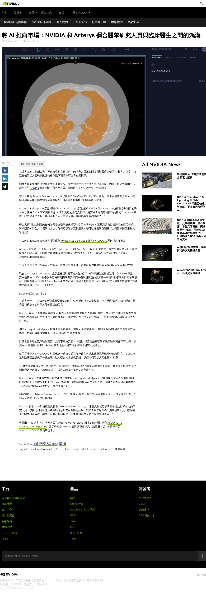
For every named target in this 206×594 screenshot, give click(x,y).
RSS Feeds (80, 22)
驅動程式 (46, 12)
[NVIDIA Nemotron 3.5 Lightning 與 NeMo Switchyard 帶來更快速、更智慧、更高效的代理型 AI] (157, 203)
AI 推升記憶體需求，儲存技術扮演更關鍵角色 (191, 248)
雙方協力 (114, 249)
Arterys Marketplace (45, 196)
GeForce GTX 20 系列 (82, 509)
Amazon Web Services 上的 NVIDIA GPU (84, 240)
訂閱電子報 (99, 22)
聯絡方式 (42, 584)
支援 (61, 12)
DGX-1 (74, 497)
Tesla (73, 538)
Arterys (34, 187)
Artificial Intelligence (38, 449)
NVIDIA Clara (87, 449)
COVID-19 (59, 449)
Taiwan (201, 574)
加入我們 (62, 22)
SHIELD (6, 538)
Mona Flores (33, 41)
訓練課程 (144, 509)
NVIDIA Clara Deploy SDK (83, 196)
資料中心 (7, 509)
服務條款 (92, 580)
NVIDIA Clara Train (49, 281)
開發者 (18, 12)
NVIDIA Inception (62, 249)
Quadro (74, 527)
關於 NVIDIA (80, 12)
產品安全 (133, 22)
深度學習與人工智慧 (45, 443)
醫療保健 (120, 449)
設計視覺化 (8, 515)
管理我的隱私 (23, 580)
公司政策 (16, 584)
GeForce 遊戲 (9, 533)
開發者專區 (145, 497)
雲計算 (62, 443)
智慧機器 (7, 503)
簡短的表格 (105, 329)
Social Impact (105, 449)
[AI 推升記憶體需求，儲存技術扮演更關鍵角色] (157, 253)
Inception (72, 449)
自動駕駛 (7, 527)
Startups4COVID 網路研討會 (36, 430)
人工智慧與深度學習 (13, 497)
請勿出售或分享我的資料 (70, 580)
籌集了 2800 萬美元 (38, 265)
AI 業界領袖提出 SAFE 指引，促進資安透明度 (191, 271)
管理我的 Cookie (43, 580)
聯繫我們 (117, 22)
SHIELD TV (76, 533)
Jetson (74, 521)
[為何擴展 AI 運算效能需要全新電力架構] (157, 181)
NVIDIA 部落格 (41, 22)
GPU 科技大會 (147, 515)
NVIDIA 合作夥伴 (15, 22)
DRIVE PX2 (76, 503)
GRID (73, 515)
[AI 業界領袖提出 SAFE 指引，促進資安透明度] (157, 276)
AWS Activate (84, 249)
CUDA (142, 503)
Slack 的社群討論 (43, 398)
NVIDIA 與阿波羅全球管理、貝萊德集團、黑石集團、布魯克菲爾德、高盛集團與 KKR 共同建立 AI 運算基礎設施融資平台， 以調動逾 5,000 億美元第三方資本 (191, 229)
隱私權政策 (6, 580)
